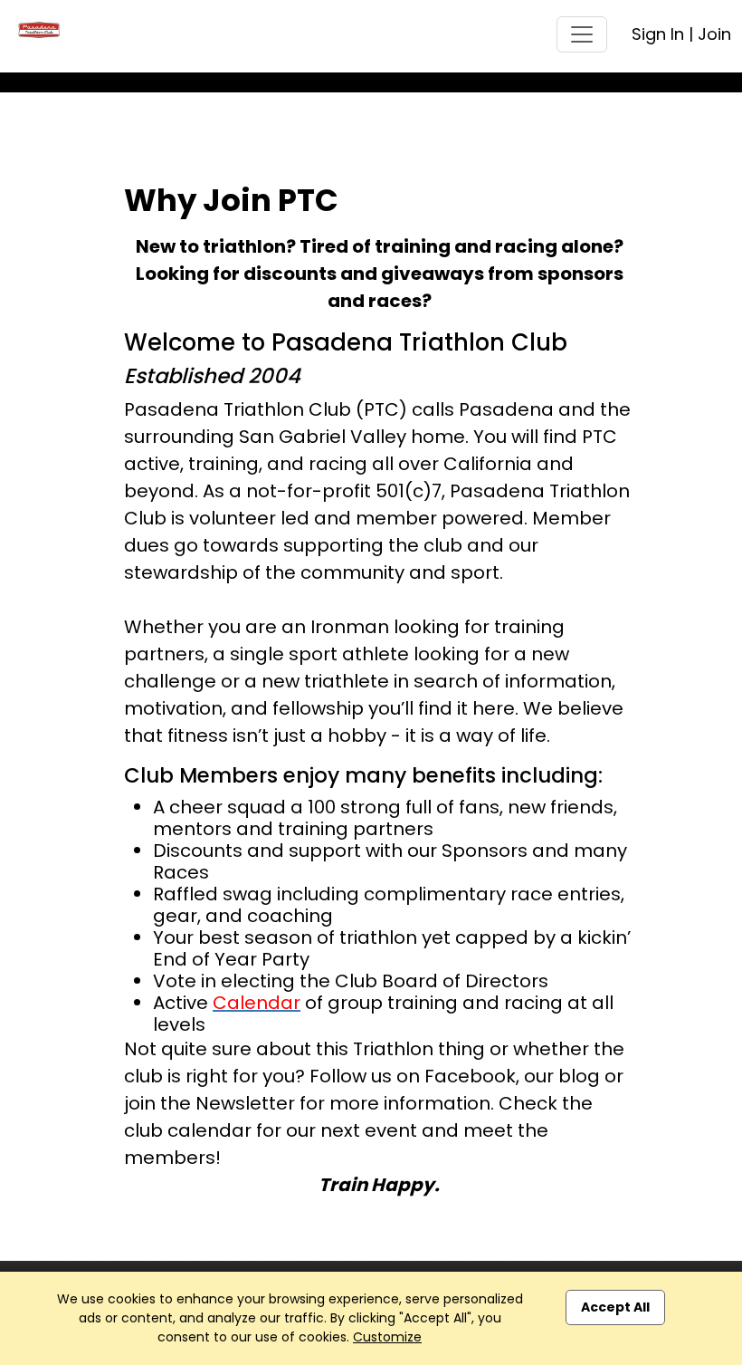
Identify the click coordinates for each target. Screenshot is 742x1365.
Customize (387, 1337)
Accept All (615, 1307)
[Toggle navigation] (581, 34)
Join (714, 34)
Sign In (658, 34)
